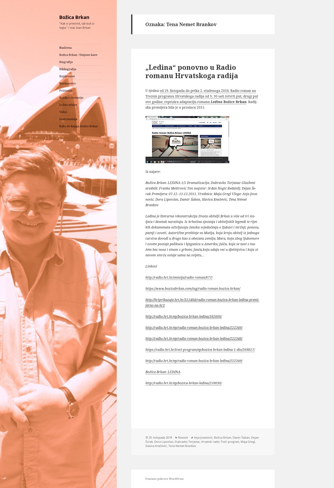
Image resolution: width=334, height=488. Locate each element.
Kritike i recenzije (71, 98)
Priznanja (65, 90)
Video (63, 112)
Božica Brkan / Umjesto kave (78, 55)
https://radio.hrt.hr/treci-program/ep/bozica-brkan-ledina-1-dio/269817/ (200, 349)
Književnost (67, 76)
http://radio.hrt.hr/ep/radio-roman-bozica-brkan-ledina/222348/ (193, 338)
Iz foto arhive (68, 105)
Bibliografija (67, 69)
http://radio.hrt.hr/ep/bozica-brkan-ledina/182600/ (183, 316)
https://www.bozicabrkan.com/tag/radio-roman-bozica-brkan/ (192, 288)
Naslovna (65, 48)
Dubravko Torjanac (187, 442)
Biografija (66, 62)
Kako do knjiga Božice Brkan (78, 126)
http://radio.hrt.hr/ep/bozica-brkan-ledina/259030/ (183, 383)
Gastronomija (68, 119)
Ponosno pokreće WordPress (164, 479)
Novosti (183, 437)
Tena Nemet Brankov (182, 446)
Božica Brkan (74, 17)
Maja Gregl (248, 442)
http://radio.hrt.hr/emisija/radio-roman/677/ (179, 277)
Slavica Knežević (156, 446)
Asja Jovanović (203, 437)
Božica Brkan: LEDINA (162, 372)
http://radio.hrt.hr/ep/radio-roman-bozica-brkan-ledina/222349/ (193, 327)
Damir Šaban (241, 437)
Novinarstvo (67, 83)
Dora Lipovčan (163, 442)
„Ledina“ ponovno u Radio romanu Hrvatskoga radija (191, 71)
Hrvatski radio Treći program (220, 442)
